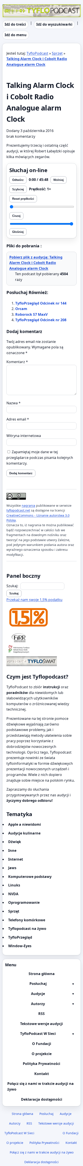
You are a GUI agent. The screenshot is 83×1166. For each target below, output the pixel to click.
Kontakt (41, 1073)
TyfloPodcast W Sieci (38, 1033)
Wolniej (58, 180)
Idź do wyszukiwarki (54, 24)
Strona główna (42, 973)
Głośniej (18, 232)
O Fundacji (41, 1043)
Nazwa (13, 403)
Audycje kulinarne (24, 833)
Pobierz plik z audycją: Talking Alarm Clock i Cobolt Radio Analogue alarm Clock (35, 263)
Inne (12, 850)
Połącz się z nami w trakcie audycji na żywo (40, 1086)
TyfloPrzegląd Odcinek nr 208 (40, 319)
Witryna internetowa (23, 435)
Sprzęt (57, 53)
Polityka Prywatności (41, 1063)
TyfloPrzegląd (20, 937)
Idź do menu (16, 34)
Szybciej (18, 189)
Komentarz (17, 361)
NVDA (13, 893)
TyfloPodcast (13, 7)
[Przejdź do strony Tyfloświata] (41, 661)
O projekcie (42, 1053)
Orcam (21, 308)
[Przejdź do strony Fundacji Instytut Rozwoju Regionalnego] (41, 637)
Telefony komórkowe (26, 920)
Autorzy (38, 1003)
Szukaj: (12, 585)
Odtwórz (18, 180)
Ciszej (16, 216)
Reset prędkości (23, 198)
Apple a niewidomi (24, 824)
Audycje (38, 993)
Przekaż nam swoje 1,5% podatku (34, 599)
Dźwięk (14, 841)
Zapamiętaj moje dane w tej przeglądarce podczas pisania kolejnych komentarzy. (39, 457)
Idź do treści (15, 24)
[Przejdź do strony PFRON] (41, 649)
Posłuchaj (38, 983)
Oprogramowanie (24, 902)
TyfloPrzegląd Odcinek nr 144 (40, 303)
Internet (15, 859)
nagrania (28, 505)
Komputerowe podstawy (30, 876)
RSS (41, 1013)
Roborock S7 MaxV (31, 314)
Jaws (12, 867)
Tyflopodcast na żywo (27, 928)
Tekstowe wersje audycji (41, 1023)
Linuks (14, 885)
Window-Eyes (19, 945)
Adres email (17, 419)
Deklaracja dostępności (41, 1099)
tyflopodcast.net (18, 510)
